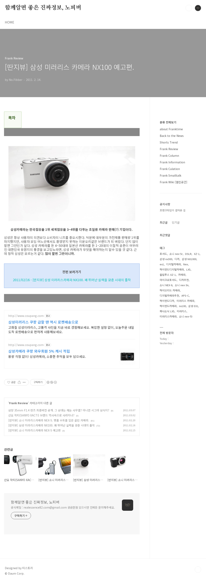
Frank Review (18, 403)
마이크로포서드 (168, 280)
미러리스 (181, 311)
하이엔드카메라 (168, 306)
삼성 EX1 (193, 306)
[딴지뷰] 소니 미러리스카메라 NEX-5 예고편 (34, 430)
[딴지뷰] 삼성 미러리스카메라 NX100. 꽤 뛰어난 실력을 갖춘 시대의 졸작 (51, 425)
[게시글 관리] (24, 382)
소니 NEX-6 (166, 285)
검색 (189, 8)
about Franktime (171, 129)
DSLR (188, 254)
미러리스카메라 (168, 316)
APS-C (185, 295)
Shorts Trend (169, 142)
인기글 (176, 222)
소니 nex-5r (176, 254)
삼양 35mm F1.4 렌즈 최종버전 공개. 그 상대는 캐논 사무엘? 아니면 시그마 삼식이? (58, 410)
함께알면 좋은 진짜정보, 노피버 (43, 8)
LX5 (188, 269)
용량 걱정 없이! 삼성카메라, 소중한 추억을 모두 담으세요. (47, 356)
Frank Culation (170, 169)
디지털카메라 (173, 264)
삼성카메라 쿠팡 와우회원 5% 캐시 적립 (39, 351)
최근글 (164, 222)
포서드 (163, 254)
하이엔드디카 (167, 301)
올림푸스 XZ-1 (168, 275)
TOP (198, 569)
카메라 (181, 275)
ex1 (162, 264)
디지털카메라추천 (169, 295)
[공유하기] (19, 382)
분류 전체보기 (168, 122)
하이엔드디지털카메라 (172, 269)
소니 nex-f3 (185, 316)
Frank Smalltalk (170, 175)
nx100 (182, 306)
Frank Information (172, 162)
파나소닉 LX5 (167, 311)
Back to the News (172, 136)
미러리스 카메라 (185, 301)
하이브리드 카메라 (170, 290)
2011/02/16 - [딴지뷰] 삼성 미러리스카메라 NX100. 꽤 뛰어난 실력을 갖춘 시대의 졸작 (72, 279)
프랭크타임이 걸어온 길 (172, 210)
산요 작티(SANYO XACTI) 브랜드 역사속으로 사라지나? (41, 415)
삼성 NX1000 (189, 259)
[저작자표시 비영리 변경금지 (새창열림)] (51, 382)
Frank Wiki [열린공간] (173, 182)
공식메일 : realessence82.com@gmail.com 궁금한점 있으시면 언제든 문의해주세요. (63, 507)
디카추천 (184, 280)
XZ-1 (197, 254)
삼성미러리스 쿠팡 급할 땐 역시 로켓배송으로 (43, 321)
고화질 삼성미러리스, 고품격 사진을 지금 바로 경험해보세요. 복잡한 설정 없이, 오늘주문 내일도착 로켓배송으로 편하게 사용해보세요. (71, 329)
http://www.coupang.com (26, 315)
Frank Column (169, 156)
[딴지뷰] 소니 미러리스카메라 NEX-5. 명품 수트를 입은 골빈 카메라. (48, 420)
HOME (9, 22)
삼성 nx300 (166, 259)
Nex (185, 264)
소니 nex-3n (181, 285)
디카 (177, 259)
